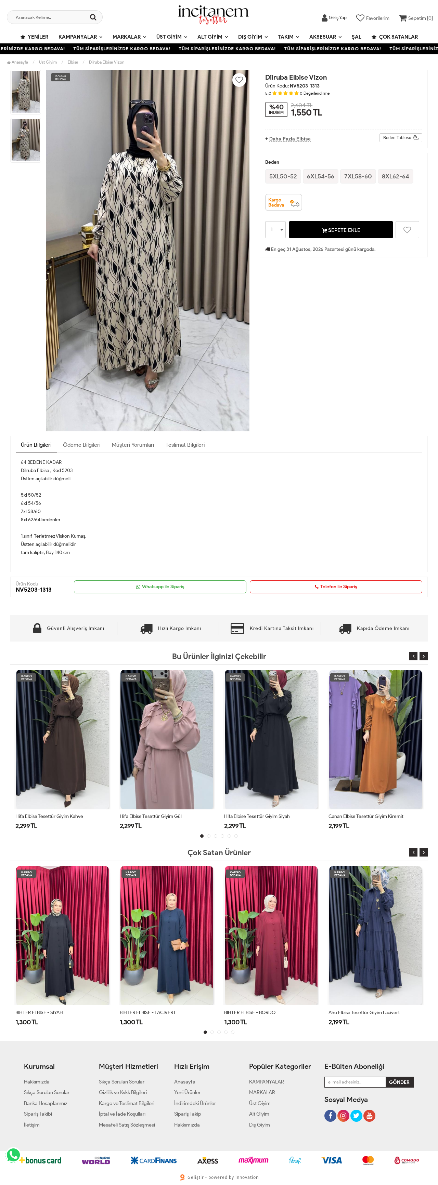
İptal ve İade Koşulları (122, 1114)
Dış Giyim (250, 37)
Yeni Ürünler (187, 1092)
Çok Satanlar (398, 37)
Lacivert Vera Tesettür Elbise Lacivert (366, 1012)
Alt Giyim (209, 37)
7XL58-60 (358, 176)
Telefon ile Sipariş (338, 587)
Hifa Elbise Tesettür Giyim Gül (46, 816)
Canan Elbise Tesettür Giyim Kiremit (261, 816)
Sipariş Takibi (38, 1114)
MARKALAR (127, 37)
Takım (286, 37)
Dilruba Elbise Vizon (107, 62)
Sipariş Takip (187, 1114)
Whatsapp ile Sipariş (163, 587)
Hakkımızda (37, 1082)
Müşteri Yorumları (133, 445)
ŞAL (356, 37)
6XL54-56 (320, 176)
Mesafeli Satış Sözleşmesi (127, 1125)
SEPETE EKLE (343, 230)
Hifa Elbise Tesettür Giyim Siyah (152, 816)
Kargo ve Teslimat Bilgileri (126, 1103)
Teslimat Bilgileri (185, 445)
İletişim (32, 1125)
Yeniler (37, 37)
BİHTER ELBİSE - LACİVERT (43, 1012)
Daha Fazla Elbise (290, 139)
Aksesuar (322, 37)
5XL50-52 (283, 176)
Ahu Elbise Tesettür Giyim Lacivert (259, 1012)
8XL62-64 (395, 176)
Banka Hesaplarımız (45, 1103)
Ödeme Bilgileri (82, 445)
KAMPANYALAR (78, 37)
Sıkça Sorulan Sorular (46, 1092)
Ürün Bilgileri (36, 445)
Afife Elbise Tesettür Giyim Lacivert (364, 816)
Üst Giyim (169, 37)
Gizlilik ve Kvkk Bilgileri (123, 1092)
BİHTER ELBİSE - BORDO (145, 1012)
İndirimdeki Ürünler (195, 1103)
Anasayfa (19, 62)
